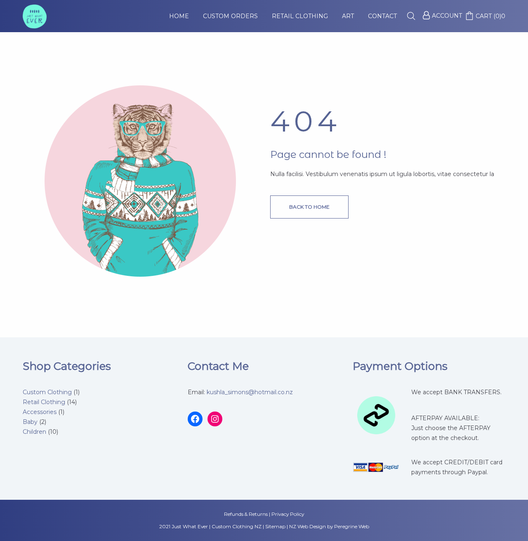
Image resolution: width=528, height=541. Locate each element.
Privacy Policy (287, 514)
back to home (309, 207)
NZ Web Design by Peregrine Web (329, 526)
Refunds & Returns (246, 514)
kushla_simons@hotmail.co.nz (250, 392)
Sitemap (275, 526)
